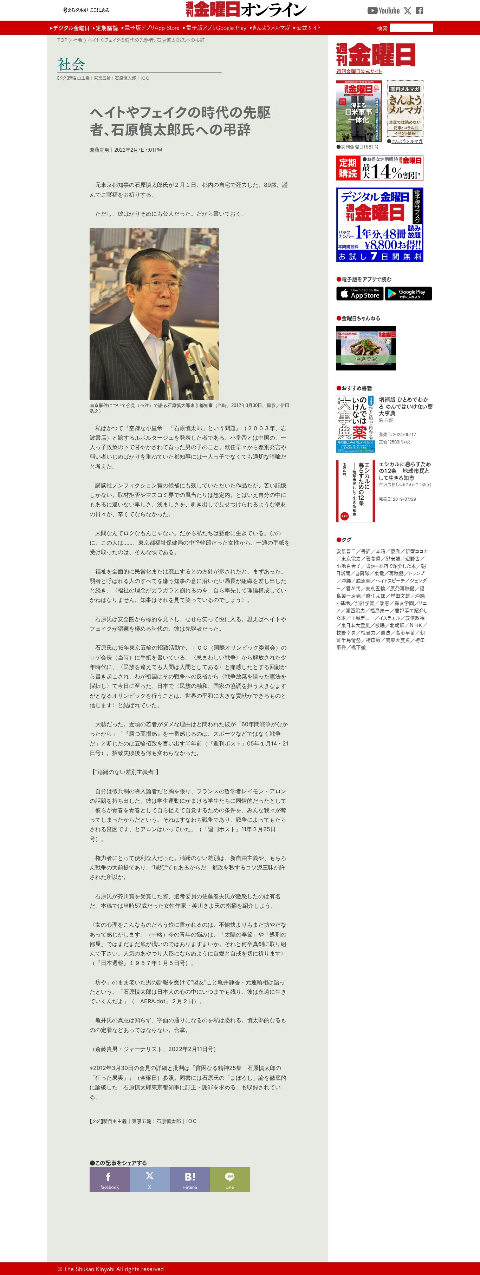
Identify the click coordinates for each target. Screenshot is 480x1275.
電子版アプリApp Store (152, 27)
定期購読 (107, 28)
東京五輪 (102, 77)
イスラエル (389, 617)
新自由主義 (79, 77)
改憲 (384, 603)
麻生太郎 (375, 595)
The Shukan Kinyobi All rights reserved (114, 1268)
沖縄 (346, 580)
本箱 (380, 551)
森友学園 (404, 603)
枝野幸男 (346, 632)
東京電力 (351, 558)
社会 (78, 40)
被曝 (380, 625)
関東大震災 (397, 640)
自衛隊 (362, 573)
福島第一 (380, 610)
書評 (366, 551)
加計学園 (365, 603)
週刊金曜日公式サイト (359, 71)
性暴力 (368, 632)
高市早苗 (405, 632)
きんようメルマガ (271, 27)
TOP (62, 40)
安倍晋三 (346, 551)
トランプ (417, 573)
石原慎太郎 (125, 77)
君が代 (353, 588)
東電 (379, 573)
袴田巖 (373, 640)
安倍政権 (415, 617)
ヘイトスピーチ (390, 580)
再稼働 (396, 573)
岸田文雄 (400, 595)
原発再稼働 (402, 588)
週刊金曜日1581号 (360, 146)
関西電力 (355, 610)
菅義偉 (373, 558)
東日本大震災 (355, 625)
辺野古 (412, 558)
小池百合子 (348, 565)
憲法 (385, 632)
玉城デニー (362, 617)
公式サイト (308, 27)
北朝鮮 (397, 625)
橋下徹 (358, 647)
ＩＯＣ (145, 77)
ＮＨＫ (415, 625)
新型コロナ (416, 551)
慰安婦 (392, 558)
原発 (395, 551)
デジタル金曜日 (71, 28)
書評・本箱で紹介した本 (391, 565)
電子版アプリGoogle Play (216, 27)
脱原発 (363, 580)
